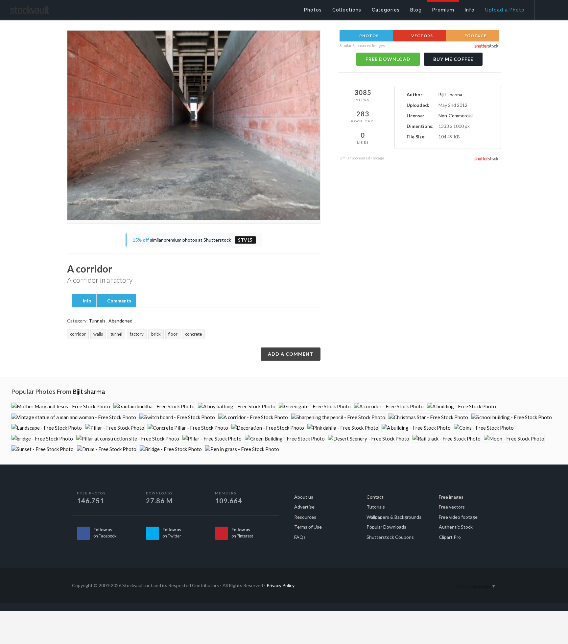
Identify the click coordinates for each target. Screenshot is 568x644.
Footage (474, 35)
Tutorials (376, 507)
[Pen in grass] (242, 449)
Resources (305, 517)
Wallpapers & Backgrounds (394, 517)
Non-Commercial (455, 115)
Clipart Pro (450, 537)
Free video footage (458, 517)
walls (98, 334)
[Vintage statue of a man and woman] (74, 417)
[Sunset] (43, 449)
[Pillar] (114, 428)
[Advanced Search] (547, 8)
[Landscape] (47, 428)
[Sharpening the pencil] (338, 417)
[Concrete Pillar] (188, 428)
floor (173, 334)
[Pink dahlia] (342, 428)
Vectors (421, 35)
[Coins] (484, 428)
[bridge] (42, 438)
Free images (451, 497)
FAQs (300, 537)
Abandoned (120, 320)
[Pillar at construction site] (127, 438)
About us (303, 497)
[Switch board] (177, 417)
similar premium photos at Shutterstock (192, 240)
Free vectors (452, 507)
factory (137, 334)
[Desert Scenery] (368, 438)
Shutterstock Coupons (390, 537)
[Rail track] (447, 438)
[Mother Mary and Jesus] (61, 406)
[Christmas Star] (428, 417)
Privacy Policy (281, 585)
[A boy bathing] (236, 406)
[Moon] (514, 438)
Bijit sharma (450, 94)
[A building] (461, 406)
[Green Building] (285, 438)
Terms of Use (308, 527)
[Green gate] (315, 406)
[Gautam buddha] (154, 406)
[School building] (511, 417)
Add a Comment (290, 354)
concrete (193, 334)
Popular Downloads (386, 527)
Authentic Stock (456, 527)
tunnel (116, 334)
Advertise (304, 507)
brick (156, 334)
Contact (375, 497)
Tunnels (97, 320)
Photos (368, 35)
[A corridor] (389, 406)
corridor (78, 334)
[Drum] (106, 449)
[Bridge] (171, 449)
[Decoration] (267, 428)
